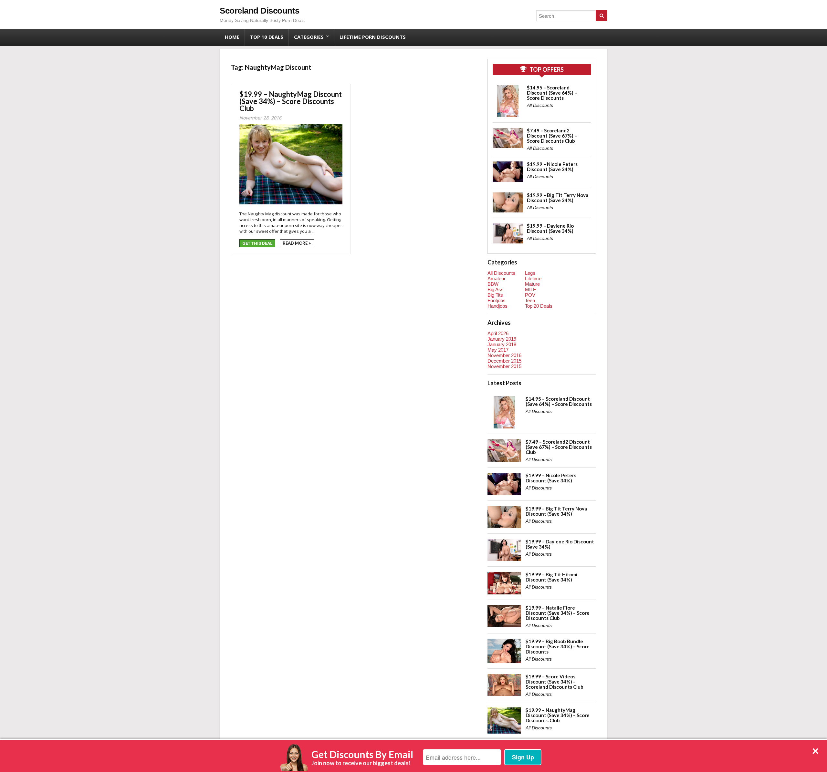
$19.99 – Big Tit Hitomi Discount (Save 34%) (551, 576)
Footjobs (496, 300)
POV (530, 295)
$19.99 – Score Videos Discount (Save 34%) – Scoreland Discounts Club (554, 682)
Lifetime (533, 278)
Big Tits (495, 295)
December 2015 (504, 361)
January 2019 (501, 339)
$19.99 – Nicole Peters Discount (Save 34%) (552, 166)
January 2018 (501, 344)
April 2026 (497, 333)
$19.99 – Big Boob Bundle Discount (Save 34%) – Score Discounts (558, 646)
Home (232, 37)
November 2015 (504, 366)
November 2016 (504, 355)
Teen (530, 300)
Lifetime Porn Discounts (373, 37)
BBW (492, 284)
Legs (530, 273)
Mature (532, 284)
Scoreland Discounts (259, 10)
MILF (530, 289)
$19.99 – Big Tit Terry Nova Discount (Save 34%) (557, 197)
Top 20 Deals (538, 306)
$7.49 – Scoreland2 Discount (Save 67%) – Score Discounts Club (552, 136)
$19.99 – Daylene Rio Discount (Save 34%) (550, 228)
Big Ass (495, 289)
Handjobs (497, 306)
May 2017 (497, 350)
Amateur (496, 278)
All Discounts (540, 105)
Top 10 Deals (266, 37)
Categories (309, 37)
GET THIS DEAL (257, 243)
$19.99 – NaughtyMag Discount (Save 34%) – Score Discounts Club (290, 101)
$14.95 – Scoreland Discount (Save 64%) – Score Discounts (552, 93)
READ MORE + (297, 243)
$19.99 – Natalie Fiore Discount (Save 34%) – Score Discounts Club (558, 613)
